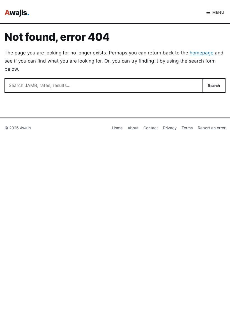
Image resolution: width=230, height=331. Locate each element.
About (133, 127)
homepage (201, 53)
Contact (150, 127)
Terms (187, 127)
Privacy (170, 127)
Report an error (212, 127)
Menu (215, 12)
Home (117, 127)
